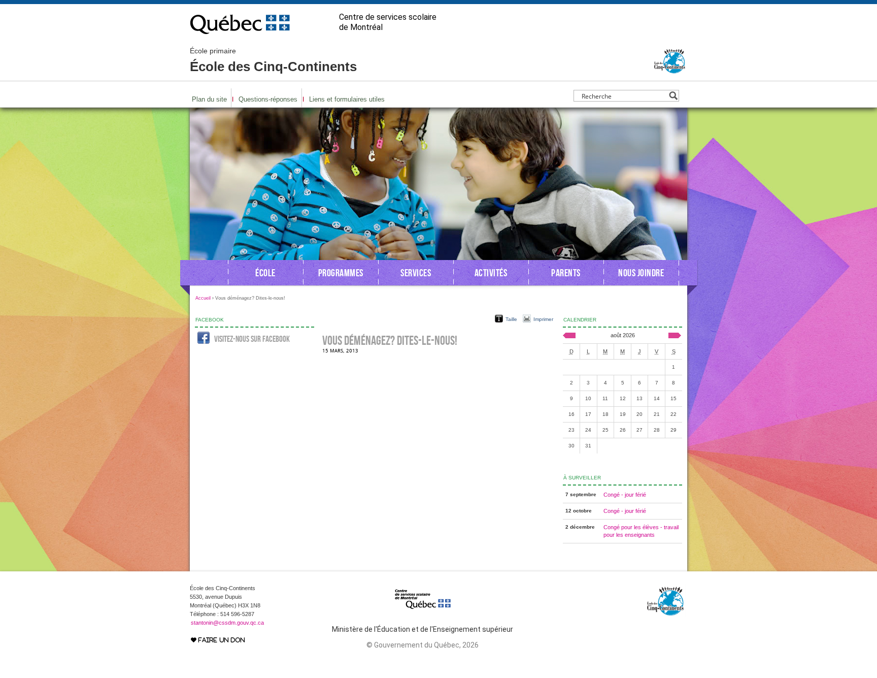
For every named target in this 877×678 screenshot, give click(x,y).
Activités (491, 272)
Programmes (340, 272)
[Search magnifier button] (673, 95)
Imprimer (543, 319)
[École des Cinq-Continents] (669, 70)
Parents (566, 272)
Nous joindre (641, 272)
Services (415, 272)
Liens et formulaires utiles (347, 99)
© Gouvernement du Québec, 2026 (422, 645)
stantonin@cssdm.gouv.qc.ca (227, 623)
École (265, 272)
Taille (511, 319)
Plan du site (209, 99)
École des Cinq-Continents (273, 60)
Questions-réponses (268, 99)
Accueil (203, 298)
